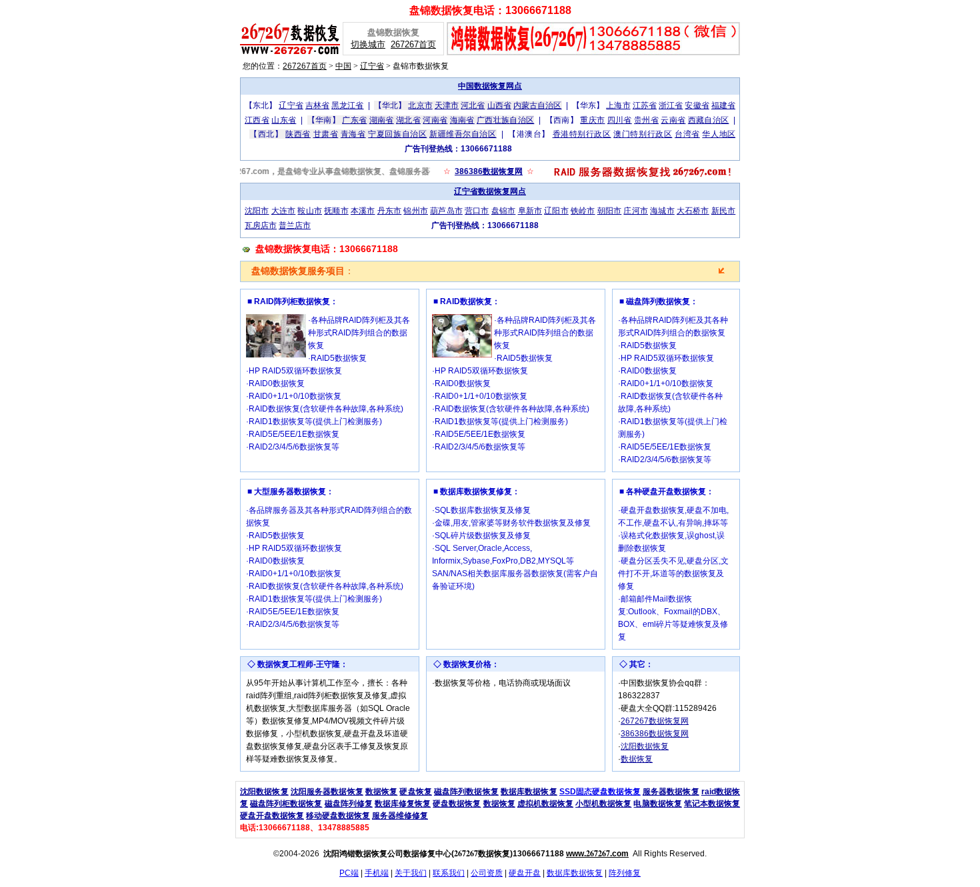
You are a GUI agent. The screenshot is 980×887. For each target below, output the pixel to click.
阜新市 (530, 210)
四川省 (619, 120)
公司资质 (487, 873)
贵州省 (646, 120)
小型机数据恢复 (603, 803)
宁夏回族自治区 (397, 134)
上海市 (618, 105)
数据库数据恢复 (529, 791)
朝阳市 (609, 210)
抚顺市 (336, 210)
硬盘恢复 (415, 791)
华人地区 (718, 134)
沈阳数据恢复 (645, 746)
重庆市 (592, 120)
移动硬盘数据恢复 (338, 815)
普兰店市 (295, 225)
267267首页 (413, 44)
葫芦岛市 (446, 210)
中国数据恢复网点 (490, 86)
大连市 (283, 210)
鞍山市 (309, 210)
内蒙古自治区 (537, 105)
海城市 (662, 210)
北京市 (420, 105)
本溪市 (363, 210)
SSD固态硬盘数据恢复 (600, 791)
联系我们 (449, 873)
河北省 (473, 105)
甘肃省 (326, 134)
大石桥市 (693, 210)
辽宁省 (372, 66)
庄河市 (635, 210)
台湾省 (687, 134)
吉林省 (317, 105)
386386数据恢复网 (489, 171)
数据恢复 (637, 759)
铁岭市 (583, 210)
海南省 (462, 120)
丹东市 (389, 210)
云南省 (673, 120)
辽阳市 (556, 210)
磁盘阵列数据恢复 (466, 791)
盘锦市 (503, 210)
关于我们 (411, 873)
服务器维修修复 (400, 815)
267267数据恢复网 (655, 721)
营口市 (477, 210)
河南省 (435, 120)
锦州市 (415, 210)
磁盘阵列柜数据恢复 (286, 803)
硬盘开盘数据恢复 (272, 815)
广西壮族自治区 (505, 120)
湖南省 (381, 120)
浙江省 (671, 105)
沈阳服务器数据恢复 (327, 791)
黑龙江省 (347, 105)
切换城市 (368, 44)
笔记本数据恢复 (712, 803)
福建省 (723, 105)
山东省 (283, 120)
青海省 (353, 134)
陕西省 (298, 134)
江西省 (257, 120)
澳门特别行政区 (642, 134)
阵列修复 (625, 873)
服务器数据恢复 (671, 791)
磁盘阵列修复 (349, 803)
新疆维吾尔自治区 (463, 134)
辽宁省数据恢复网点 (490, 191)
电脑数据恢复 (657, 803)
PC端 (349, 873)
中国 (343, 66)
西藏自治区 (708, 120)
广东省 (354, 120)
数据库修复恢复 (403, 803)
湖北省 (408, 120)
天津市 (447, 105)
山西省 (499, 105)
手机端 (377, 873)
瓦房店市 (261, 225)
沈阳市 (257, 210)
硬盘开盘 (525, 873)
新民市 (723, 210)
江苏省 (645, 105)
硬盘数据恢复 (457, 803)
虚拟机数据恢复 (545, 803)
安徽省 (697, 105)
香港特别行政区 (582, 134)
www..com (597, 853)
